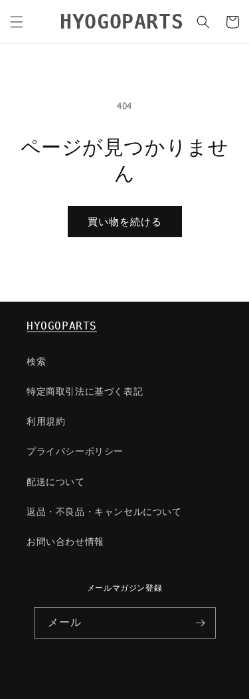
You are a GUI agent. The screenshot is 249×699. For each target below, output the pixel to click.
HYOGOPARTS (62, 326)
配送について (56, 482)
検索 (36, 361)
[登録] (200, 623)
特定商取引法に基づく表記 (85, 391)
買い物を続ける (125, 221)
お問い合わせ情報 (65, 542)
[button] (16, 22)
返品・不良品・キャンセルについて (104, 512)
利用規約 (46, 421)
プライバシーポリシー (75, 451)
